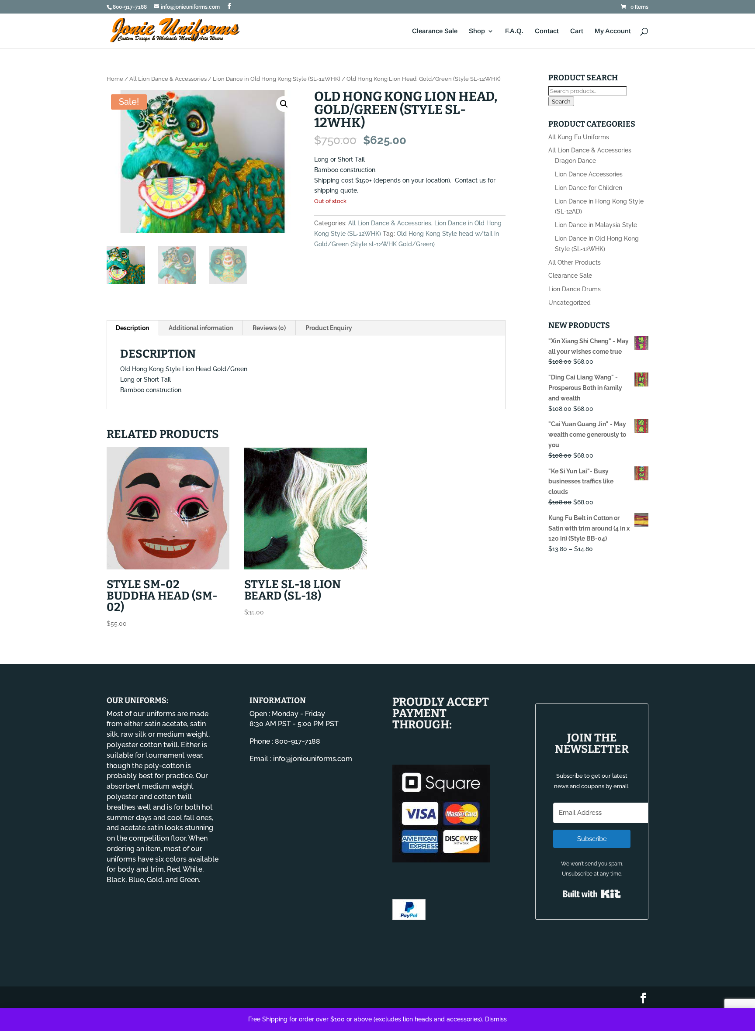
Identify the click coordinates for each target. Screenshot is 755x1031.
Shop (477, 31)
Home (115, 79)
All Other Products (574, 262)
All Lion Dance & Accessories (168, 79)
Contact (547, 31)
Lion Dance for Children (588, 187)
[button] (284, 104)
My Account (613, 31)
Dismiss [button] (496, 1019)
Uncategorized (569, 302)
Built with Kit (592, 894)
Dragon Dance (575, 160)
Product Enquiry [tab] (328, 327)
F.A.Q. (514, 31)
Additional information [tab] (201, 327)
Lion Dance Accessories (589, 174)
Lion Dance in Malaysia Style (596, 224)
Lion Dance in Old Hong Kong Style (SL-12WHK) (276, 79)
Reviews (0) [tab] (269, 327)
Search (561, 101)
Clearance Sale (434, 31)
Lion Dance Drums (574, 289)
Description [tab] (132, 327)
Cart (576, 31)
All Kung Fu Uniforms (578, 137)
